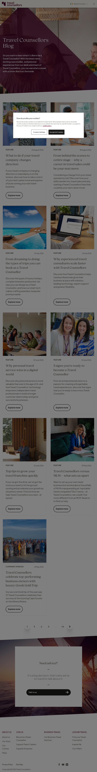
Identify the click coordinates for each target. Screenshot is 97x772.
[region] (48, 125)
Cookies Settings (39, 132)
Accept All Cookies (56, 132)
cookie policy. (47, 126)
